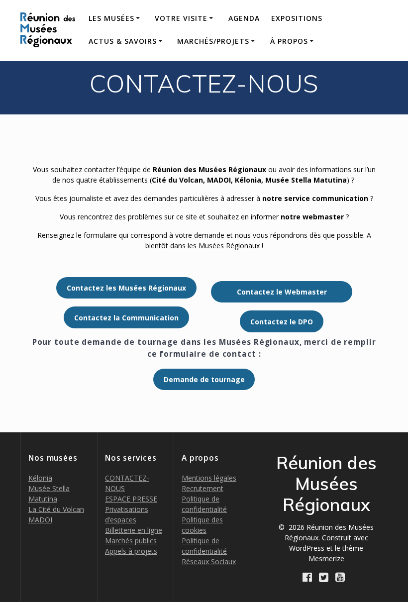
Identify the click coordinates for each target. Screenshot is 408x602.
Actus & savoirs (123, 41)
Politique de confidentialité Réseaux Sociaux (209, 551)
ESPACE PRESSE (131, 498)
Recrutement (202, 488)
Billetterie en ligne (133, 530)
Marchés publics (131, 540)
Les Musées (111, 18)
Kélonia (40, 478)
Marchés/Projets (213, 41)
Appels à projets (131, 551)
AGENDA (244, 18)
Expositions (296, 18)
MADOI (40, 519)
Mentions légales (209, 478)
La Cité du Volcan (56, 509)
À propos (289, 41)
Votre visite (181, 18)
